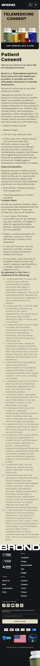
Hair (22, 569)
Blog (4, 584)
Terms (23, 588)
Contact (24, 581)
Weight (23, 573)
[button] (35, 4)
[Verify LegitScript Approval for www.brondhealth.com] (33, 638)
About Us (5, 581)
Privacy (24, 592)
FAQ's (4, 592)
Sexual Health (26, 565)
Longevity (25, 558)
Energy (23, 561)
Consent (24, 584)
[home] (8, 5)
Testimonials (7, 588)
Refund (24, 596)
